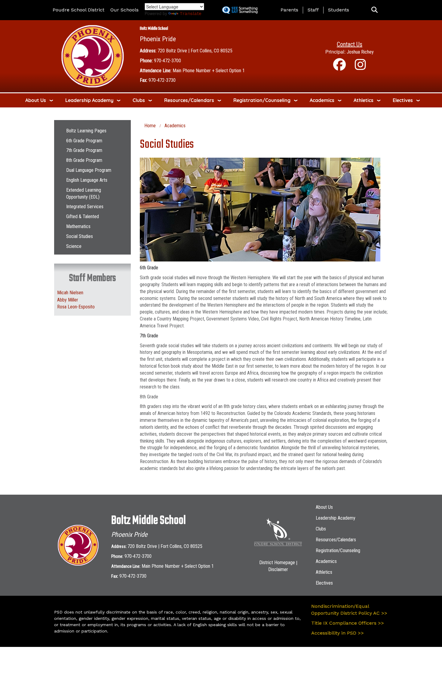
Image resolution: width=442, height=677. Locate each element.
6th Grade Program (84, 141)
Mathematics (78, 226)
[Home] (92, 56)
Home (150, 125)
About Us (35, 100)
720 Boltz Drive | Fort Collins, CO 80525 (195, 51)
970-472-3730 (162, 80)
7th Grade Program (84, 150)
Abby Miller (67, 300)
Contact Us (349, 44)
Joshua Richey (360, 52)
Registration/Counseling (261, 100)
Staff (313, 10)
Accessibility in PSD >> (337, 633)
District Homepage (277, 562)
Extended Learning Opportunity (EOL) (83, 193)
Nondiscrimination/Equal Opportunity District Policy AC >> (349, 609)
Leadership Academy (89, 100)
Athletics (363, 100)
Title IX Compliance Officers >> (347, 623)
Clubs (139, 100)
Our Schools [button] (124, 10)
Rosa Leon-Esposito (76, 307)
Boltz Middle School (154, 28)
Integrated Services (84, 206)
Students (338, 10)
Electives (403, 100)
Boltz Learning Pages (86, 131)
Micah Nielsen (70, 292)
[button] (374, 10)
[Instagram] (360, 67)
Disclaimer (278, 569)
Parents (289, 10)
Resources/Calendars (189, 100)
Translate (190, 13)
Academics (322, 100)
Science (73, 246)
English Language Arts (86, 180)
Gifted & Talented (82, 216)
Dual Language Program (88, 170)
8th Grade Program (84, 160)
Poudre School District (78, 10)
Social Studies (79, 236)
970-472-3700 (167, 60)
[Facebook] (339, 67)
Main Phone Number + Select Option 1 (209, 70)
